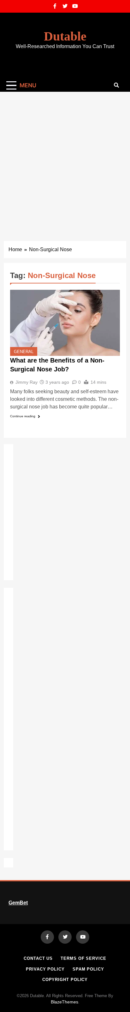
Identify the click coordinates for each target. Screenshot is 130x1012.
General (23, 352)
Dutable (65, 36)
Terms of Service (83, 958)
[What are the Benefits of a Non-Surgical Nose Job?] (65, 323)
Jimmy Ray (26, 382)
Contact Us (38, 958)
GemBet (18, 902)
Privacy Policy (45, 969)
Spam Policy (88, 969)
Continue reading (22, 416)
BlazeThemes (64, 1001)
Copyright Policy (65, 979)
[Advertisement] (65, 160)
